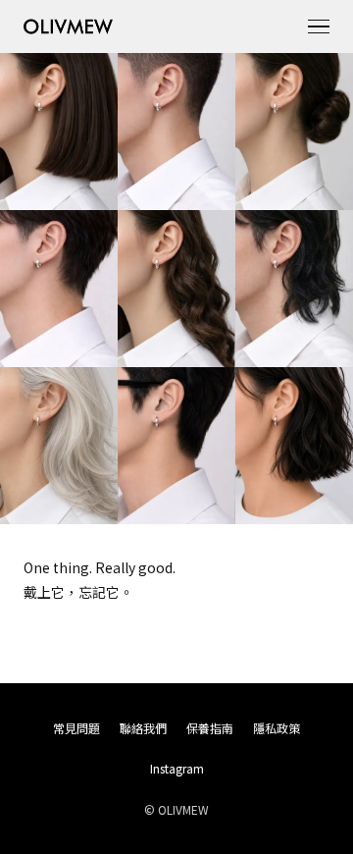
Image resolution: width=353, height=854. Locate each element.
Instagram (177, 768)
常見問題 (76, 728)
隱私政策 (276, 728)
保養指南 (209, 728)
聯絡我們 (143, 728)
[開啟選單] (318, 26)
